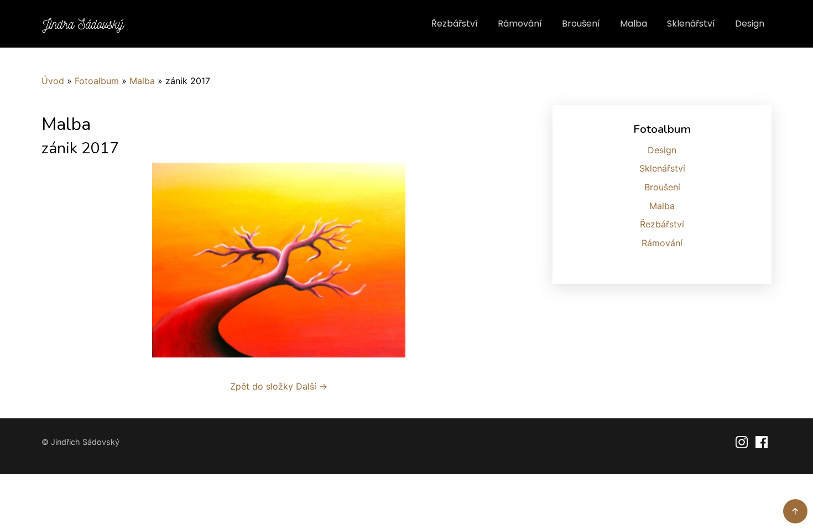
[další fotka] (498, 260)
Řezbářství (454, 23)
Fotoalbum (97, 80)
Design (749, 23)
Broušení (581, 23)
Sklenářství (691, 23)
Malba (633, 23)
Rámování (520, 23)
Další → (311, 386)
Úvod (52, 80)
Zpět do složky (261, 386)
